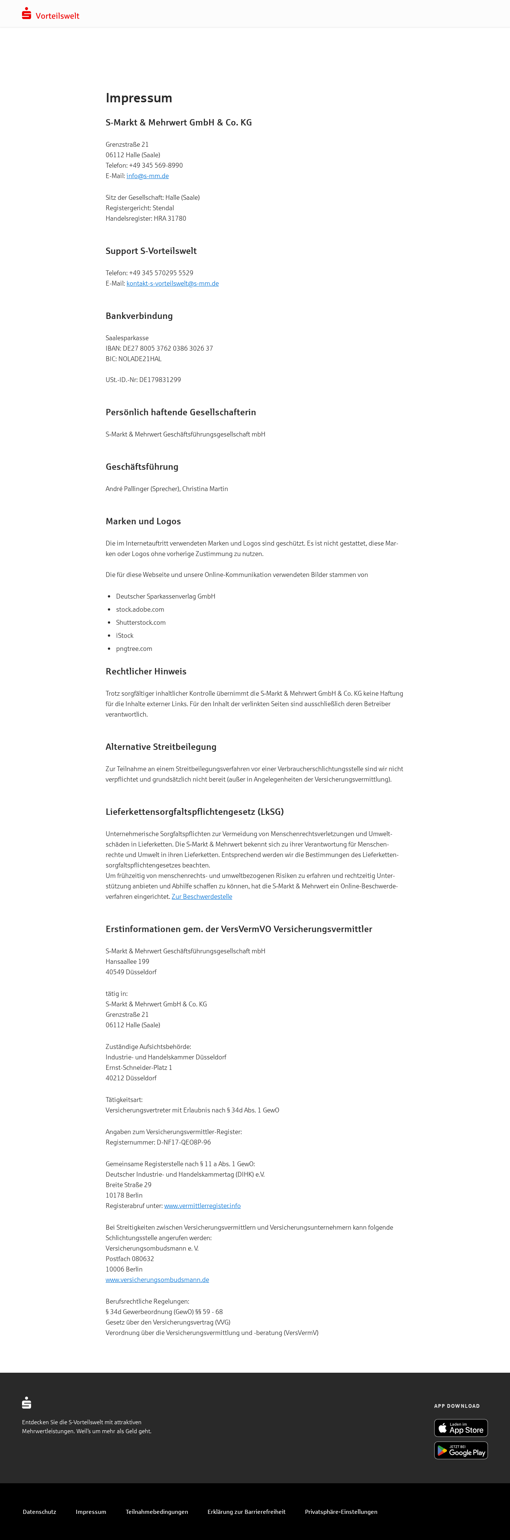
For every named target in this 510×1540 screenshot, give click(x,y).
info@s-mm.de (148, 175)
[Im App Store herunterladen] (461, 1428)
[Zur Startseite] (51, 16)
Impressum (91, 1511)
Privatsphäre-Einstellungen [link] (341, 1511)
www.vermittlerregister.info (202, 1205)
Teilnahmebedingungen (157, 1511)
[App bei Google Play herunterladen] (461, 1450)
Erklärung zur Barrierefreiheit (247, 1511)
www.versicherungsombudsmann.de (157, 1279)
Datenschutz (39, 1511)
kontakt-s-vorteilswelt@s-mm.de (173, 283)
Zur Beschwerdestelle (202, 896)
